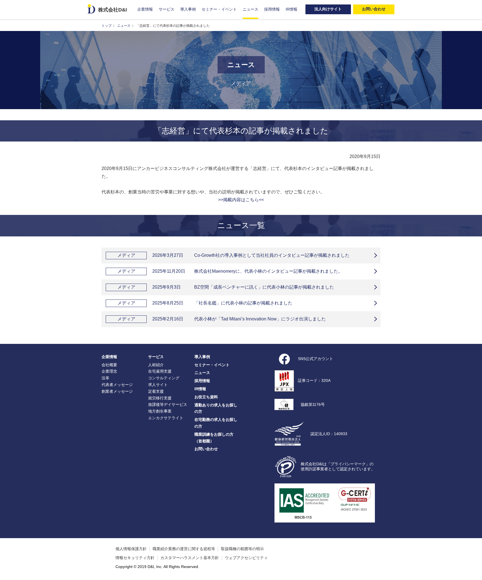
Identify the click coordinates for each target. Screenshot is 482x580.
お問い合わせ (206, 449)
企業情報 (145, 9)
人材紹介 (156, 365)
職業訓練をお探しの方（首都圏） (213, 437)
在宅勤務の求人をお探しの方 (215, 422)
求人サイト (158, 384)
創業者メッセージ (117, 391)
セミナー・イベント (219, 9)
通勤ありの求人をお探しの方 (215, 408)
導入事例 (188, 9)
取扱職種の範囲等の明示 (242, 549)
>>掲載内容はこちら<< (241, 199)
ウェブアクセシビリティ (246, 557)
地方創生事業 (160, 411)
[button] (475, 573)
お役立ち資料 (206, 397)
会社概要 (109, 365)
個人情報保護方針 (131, 549)
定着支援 (156, 391)
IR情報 (291, 9)
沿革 (105, 378)
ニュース (250, 9)
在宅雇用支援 (160, 371)
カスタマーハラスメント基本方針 (189, 557)
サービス (166, 9)
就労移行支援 (160, 398)
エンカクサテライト (165, 418)
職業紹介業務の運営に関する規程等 (184, 549)
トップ (107, 26)
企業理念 (109, 371)
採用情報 (272, 9)
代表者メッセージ (117, 384)
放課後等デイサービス (167, 404)
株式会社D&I (112, 10)
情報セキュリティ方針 (135, 557)
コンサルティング (163, 378)
